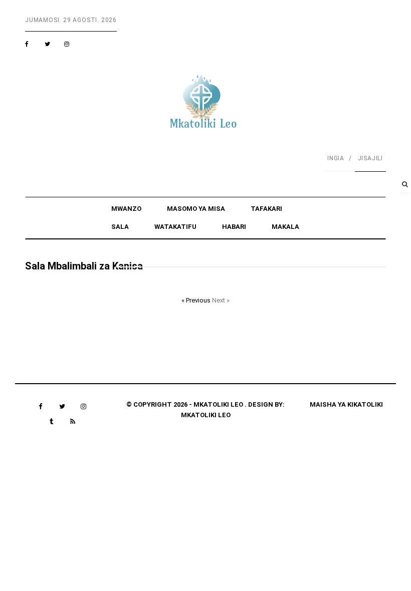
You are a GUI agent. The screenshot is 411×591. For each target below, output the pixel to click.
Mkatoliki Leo (206, 415)
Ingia (335, 158)
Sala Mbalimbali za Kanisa (84, 266)
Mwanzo (126, 208)
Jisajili (370, 158)
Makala (285, 226)
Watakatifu (175, 226)
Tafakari (266, 208)
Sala (120, 226)
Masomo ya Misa (196, 208)
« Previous (196, 300)
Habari (234, 226)
